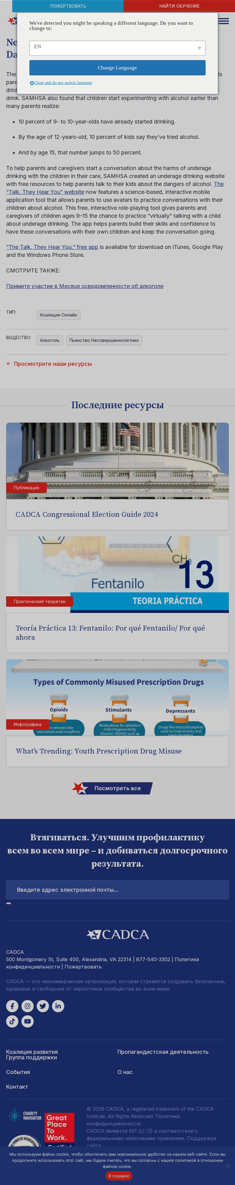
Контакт (17, 1086)
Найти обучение (179, 6)
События (18, 1072)
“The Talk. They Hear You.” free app (52, 247)
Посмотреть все (118, 788)
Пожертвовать (68, 6)
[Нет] (227, 1166)
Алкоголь (50, 340)
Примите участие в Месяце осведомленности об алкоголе (84, 286)
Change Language (117, 68)
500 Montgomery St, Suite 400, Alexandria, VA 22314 (69, 959)
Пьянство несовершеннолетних (104, 340)
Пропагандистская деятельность (163, 1052)
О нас (125, 1072)
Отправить (8, 903)
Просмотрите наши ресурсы (53, 364)
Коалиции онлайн (58, 314)
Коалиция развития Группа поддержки (32, 1055)
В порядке (119, 1175)
